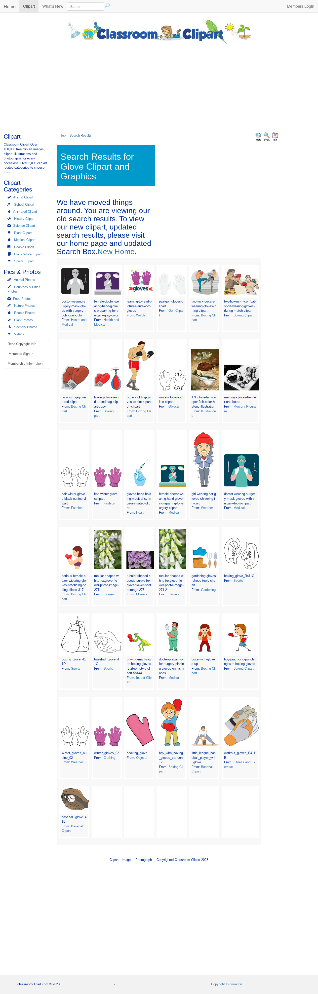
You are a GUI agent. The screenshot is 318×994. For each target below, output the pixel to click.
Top (63, 135)
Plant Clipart (23, 233)
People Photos (24, 313)
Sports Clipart (24, 261)
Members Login (300, 6)
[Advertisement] (159, 86)
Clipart (31, 6)
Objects (174, 406)
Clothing (109, 758)
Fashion (76, 508)
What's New (52, 6)
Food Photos (22, 299)
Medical (174, 512)
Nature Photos (24, 305)
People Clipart (24, 247)
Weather (207, 508)
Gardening (208, 590)
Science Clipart (24, 226)
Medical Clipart (25, 240)
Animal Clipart (23, 197)
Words (140, 315)
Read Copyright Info (22, 344)
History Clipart (24, 219)
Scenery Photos (25, 327)
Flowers (109, 594)
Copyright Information (226, 984)
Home (10, 6)
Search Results (81, 135)
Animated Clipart (25, 211)
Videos (19, 334)
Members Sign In (20, 354)
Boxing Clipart (244, 315)
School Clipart (24, 204)
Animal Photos (24, 280)
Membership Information (25, 363)
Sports (238, 580)
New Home (116, 251)
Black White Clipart (28, 254)
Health (140, 512)
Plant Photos (23, 320)
